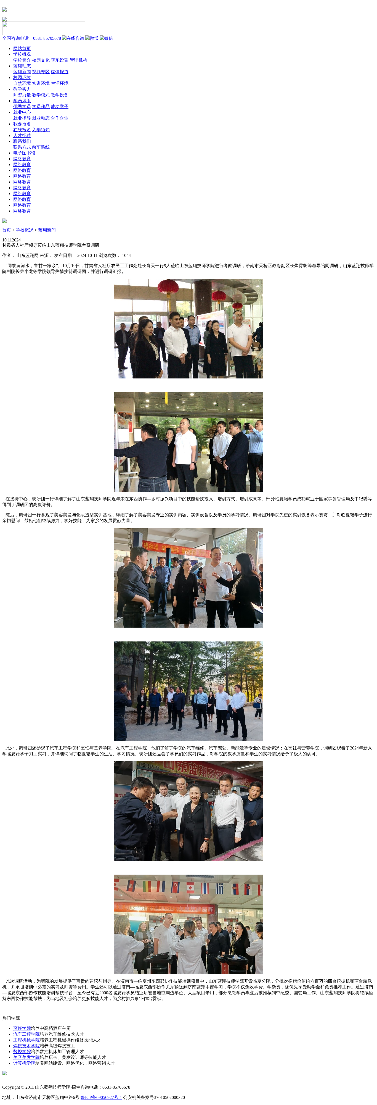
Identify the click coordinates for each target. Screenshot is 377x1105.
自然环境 (22, 83)
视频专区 (41, 71)
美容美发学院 (26, 1057)
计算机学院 (24, 1063)
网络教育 (22, 158)
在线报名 (22, 129)
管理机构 (78, 60)
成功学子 (59, 106)
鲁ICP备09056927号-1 (101, 1097)
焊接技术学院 (26, 1045)
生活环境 (59, 83)
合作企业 (59, 118)
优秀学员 (22, 106)
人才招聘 (22, 135)
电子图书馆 (24, 153)
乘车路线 (41, 147)
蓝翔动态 (22, 66)
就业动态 (41, 118)
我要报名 (22, 124)
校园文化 (41, 60)
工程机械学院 (26, 1040)
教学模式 (41, 95)
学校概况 (22, 54)
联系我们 (22, 141)
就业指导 (22, 118)
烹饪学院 (22, 1028)
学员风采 (22, 100)
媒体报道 (59, 71)
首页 (6, 230)
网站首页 (22, 48)
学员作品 (41, 106)
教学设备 (59, 95)
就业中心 (22, 112)
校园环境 (22, 77)
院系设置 (59, 60)
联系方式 (22, 147)
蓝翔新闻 (22, 71)
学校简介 (22, 60)
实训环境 (41, 83)
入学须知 (41, 129)
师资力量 (22, 95)
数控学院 (22, 1051)
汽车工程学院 (26, 1034)
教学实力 (22, 89)
